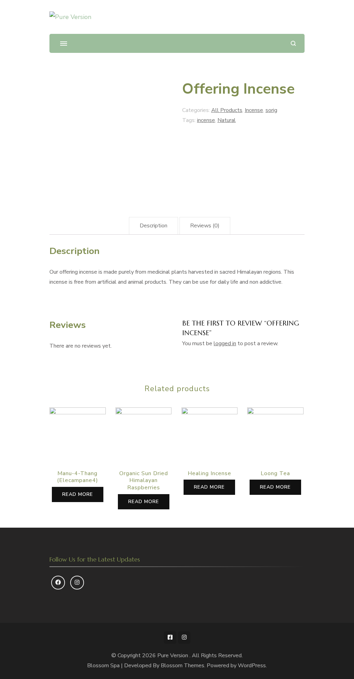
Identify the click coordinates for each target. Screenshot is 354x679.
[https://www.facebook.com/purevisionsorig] (58, 583)
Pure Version (173, 655)
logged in (225, 343)
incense (206, 120)
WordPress (252, 665)
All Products (226, 110)
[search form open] (293, 43)
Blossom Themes (182, 665)
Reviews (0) (205, 225)
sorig (271, 110)
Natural (226, 120)
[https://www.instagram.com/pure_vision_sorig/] (77, 583)
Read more (77, 494)
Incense (254, 110)
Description (153, 225)
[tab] (153, 226)
